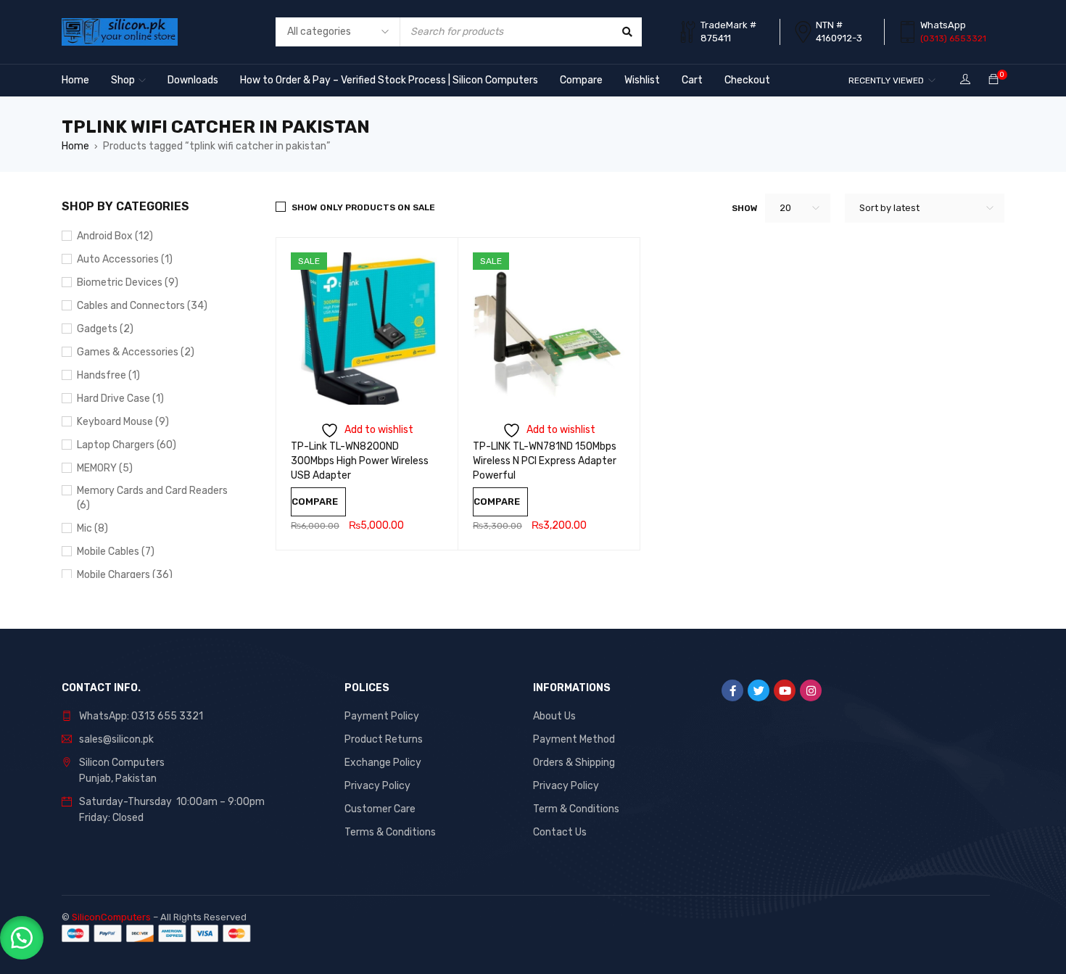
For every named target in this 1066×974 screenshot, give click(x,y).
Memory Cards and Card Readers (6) (152, 497)
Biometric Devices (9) (127, 282)
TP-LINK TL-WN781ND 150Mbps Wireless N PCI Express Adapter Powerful (544, 461)
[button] (22, 937)
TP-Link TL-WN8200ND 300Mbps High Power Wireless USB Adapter (360, 461)
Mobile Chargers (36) (125, 575)
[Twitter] (758, 690)
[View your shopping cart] (993, 80)
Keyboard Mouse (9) (123, 422)
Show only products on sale (363, 207)
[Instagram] (811, 690)
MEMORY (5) (105, 468)
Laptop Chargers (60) (126, 445)
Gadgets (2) (105, 329)
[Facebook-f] (732, 690)
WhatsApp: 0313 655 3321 (141, 716)
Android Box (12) (115, 236)
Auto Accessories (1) (125, 259)
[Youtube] (785, 690)
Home (75, 146)
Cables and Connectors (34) (142, 306)
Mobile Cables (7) (115, 551)
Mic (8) (92, 528)
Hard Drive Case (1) (120, 398)
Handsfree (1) (108, 375)
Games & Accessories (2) (135, 352)
